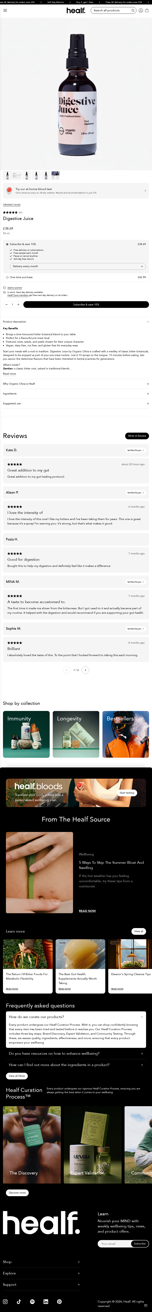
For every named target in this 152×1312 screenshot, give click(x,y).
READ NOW (87, 911)
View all (138, 931)
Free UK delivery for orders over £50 (115, 2)
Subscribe (140, 1243)
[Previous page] (66, 670)
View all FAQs (17, 1076)
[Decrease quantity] (6, 305)
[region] (76, 94)
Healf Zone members (17, 295)
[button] (76, 212)
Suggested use (12, 403)
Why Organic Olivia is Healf (19, 384)
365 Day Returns (46, 2)
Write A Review (137, 436)
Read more (9, 374)
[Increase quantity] (18, 305)
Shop (7, 1261)
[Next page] (85, 670)
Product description (14, 321)
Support (9, 1284)
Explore (9, 1273)
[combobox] (78, 266)
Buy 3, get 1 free (75, 2)
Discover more (17, 1193)
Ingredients (9, 393)
